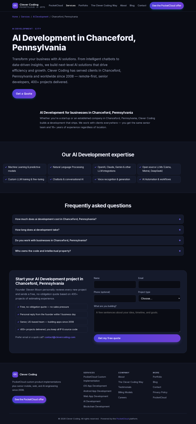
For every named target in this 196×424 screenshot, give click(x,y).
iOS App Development (95, 386)
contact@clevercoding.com (60, 337)
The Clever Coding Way (104, 5)
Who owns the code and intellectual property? (43, 250)
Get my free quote (109, 338)
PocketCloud (56, 5)
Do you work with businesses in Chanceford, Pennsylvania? (51, 240)
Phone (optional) (102, 292)
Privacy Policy (160, 392)
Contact (142, 5)
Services (70, 5)
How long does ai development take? (37, 229)
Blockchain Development (96, 406)
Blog (132, 5)
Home (15, 16)
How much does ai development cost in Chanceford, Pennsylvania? (55, 219)
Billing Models (125, 392)
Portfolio (83, 5)
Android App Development (97, 391)
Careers (122, 397)
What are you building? (105, 306)
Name (97, 278)
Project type (144, 292)
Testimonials (124, 387)
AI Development (40, 16)
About (123, 5)
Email (140, 278)
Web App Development (95, 396)
